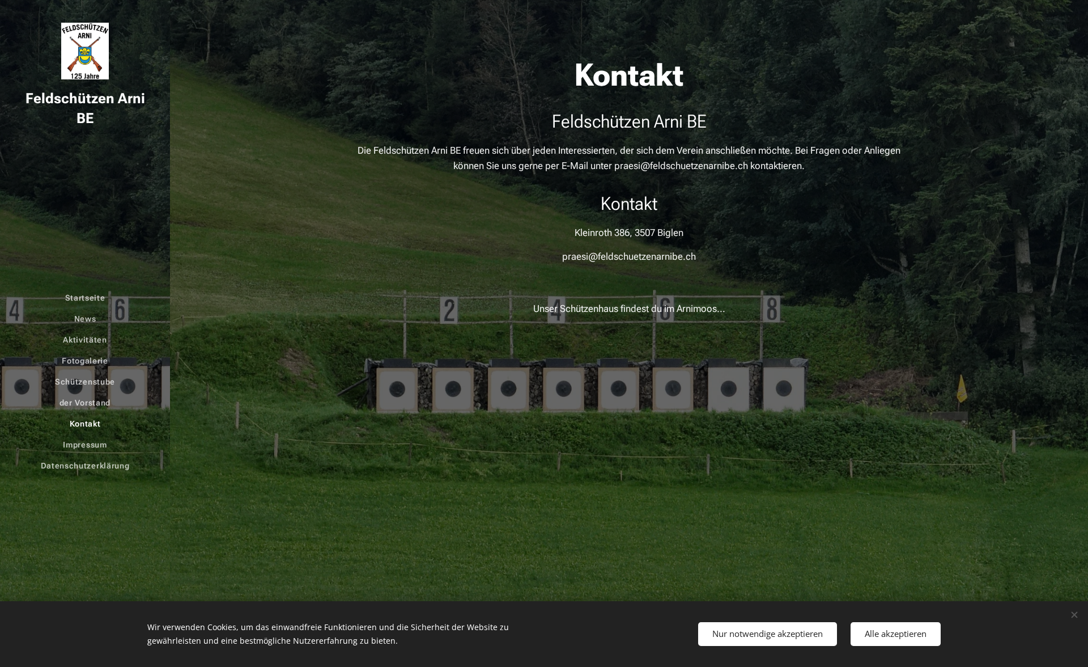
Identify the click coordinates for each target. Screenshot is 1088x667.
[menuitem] (85, 298)
